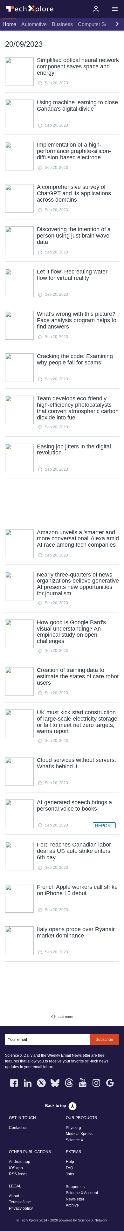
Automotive (34, 24)
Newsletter (75, 1199)
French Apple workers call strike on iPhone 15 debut (77, 890)
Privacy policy (21, 1208)
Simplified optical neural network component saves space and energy (78, 66)
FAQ (69, 1168)
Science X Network (92, 1220)
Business (62, 24)
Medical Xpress (79, 1133)
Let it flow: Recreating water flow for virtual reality (72, 274)
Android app (19, 1161)
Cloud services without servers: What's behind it (76, 763)
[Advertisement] (62, 503)
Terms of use (20, 1202)
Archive (72, 1205)
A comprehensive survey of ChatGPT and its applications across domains (74, 193)
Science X (74, 1140)
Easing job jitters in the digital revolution (74, 449)
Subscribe (104, 1039)
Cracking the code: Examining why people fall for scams (75, 359)
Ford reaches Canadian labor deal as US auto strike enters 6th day (74, 851)
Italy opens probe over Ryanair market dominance (76, 932)
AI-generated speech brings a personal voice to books (74, 805)
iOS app (16, 1168)
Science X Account (82, 1193)
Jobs (70, 1174)
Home (9, 24)
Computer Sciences (100, 24)
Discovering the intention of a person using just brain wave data (74, 235)
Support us (75, 1187)
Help (70, 1161)
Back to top (55, 1105)
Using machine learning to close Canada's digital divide (77, 105)
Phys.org (73, 1127)
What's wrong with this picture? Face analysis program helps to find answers (76, 320)
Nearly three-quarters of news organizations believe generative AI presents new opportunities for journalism (78, 584)
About (14, 1196)
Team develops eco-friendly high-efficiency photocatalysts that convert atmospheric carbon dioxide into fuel (78, 407)
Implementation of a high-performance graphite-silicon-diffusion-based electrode (74, 151)
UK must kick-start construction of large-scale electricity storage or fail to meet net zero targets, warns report (77, 721)
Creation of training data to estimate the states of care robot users (78, 676)
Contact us (18, 1127)
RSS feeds (18, 1174)
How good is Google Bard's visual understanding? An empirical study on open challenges (71, 631)
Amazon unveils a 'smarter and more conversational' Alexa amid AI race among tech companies (78, 538)
